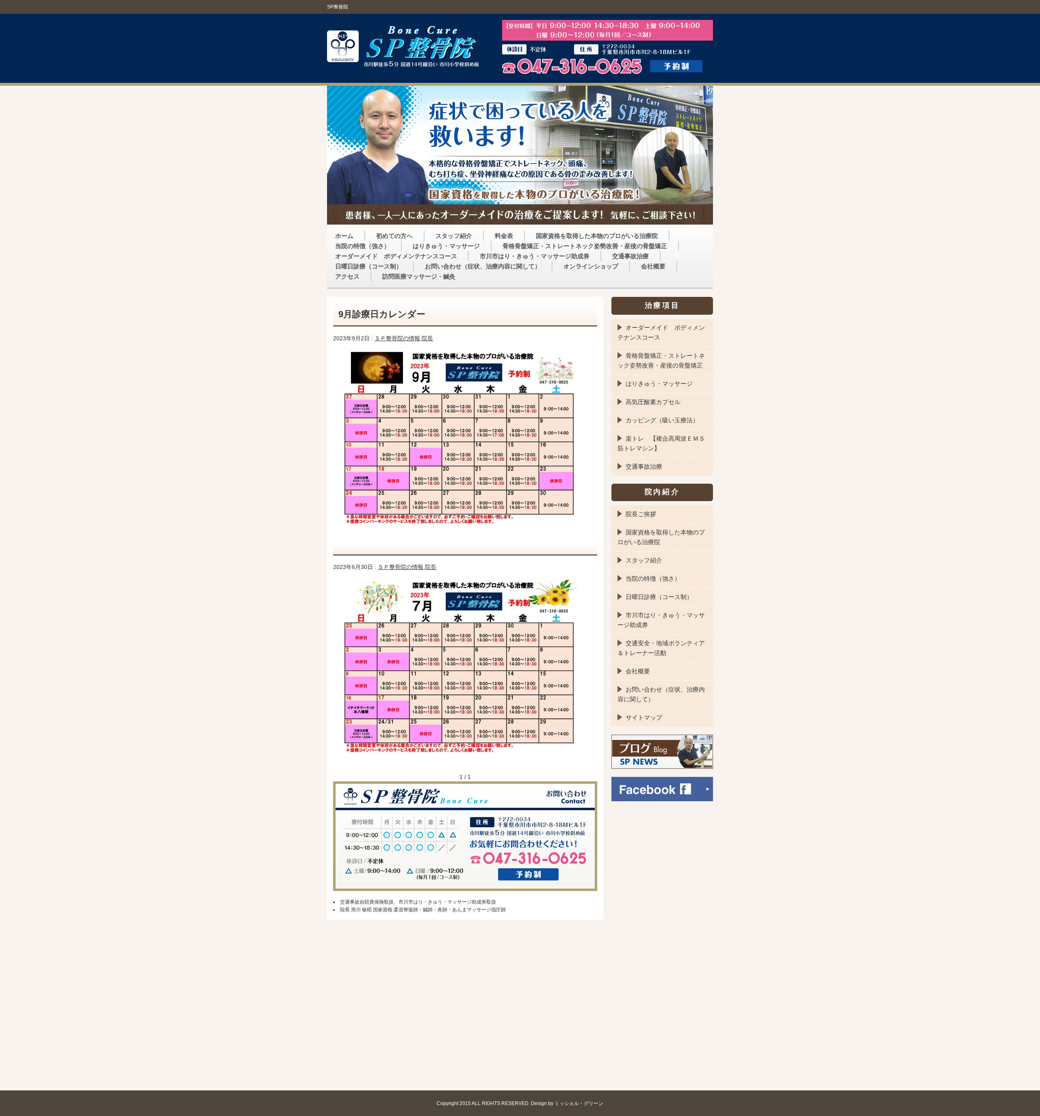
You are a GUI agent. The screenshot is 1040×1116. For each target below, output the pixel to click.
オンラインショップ (590, 266)
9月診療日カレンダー (381, 314)
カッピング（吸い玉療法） (662, 420)
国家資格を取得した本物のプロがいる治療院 (597, 236)
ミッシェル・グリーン (579, 1103)
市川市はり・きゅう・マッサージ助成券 (534, 256)
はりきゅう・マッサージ (446, 246)
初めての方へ (394, 236)
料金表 (504, 236)
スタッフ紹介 (454, 236)
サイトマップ (644, 717)
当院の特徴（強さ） (362, 246)
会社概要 (653, 266)
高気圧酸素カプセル (653, 401)
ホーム (344, 236)
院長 (427, 338)
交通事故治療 (630, 256)
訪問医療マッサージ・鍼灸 (418, 276)
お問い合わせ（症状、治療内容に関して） (483, 266)
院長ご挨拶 (641, 513)
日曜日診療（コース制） (368, 266)
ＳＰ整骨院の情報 (397, 338)
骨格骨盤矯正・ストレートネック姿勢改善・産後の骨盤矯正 (585, 246)
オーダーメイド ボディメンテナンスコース (396, 256)
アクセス (347, 276)
